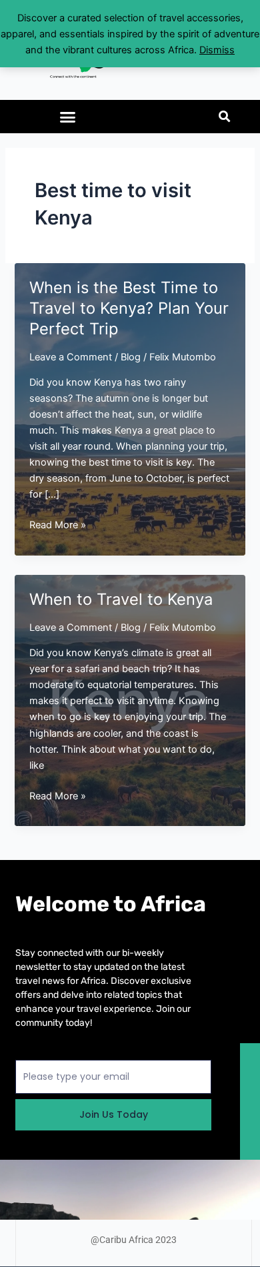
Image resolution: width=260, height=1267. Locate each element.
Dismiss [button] (217, 50)
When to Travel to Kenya (121, 599)
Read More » (57, 525)
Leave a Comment (70, 357)
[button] (68, 116)
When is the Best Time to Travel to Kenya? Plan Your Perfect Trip (129, 308)
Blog (131, 357)
